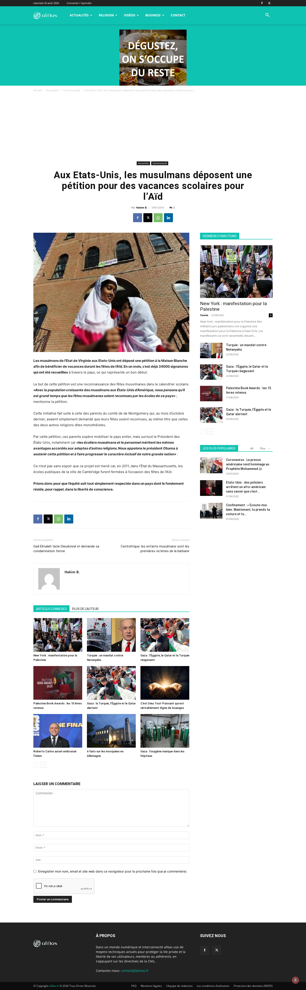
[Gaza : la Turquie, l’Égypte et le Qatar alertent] (111, 683)
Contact (178, 15)
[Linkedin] (168, 217)
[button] (267, 15)
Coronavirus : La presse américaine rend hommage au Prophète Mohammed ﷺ (247, 464)
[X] (269, 3)
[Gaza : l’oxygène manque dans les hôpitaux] (164, 731)
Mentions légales (151, 986)
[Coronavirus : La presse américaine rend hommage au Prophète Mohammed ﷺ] (211, 465)
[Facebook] (262, 3)
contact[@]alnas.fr (135, 970)
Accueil (37, 90)
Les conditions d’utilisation (213, 986)
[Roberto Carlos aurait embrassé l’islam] (57, 731)
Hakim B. (141, 207)
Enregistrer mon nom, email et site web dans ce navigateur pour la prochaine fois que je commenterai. (112, 871)
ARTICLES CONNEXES (51, 609)
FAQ (133, 986)
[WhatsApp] (158, 217)
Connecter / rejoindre (79, 3)
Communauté (71, 90)
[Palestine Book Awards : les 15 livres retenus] (57, 683)
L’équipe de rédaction (179, 986)
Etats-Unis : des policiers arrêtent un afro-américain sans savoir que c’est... (246, 487)
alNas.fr (54, 986)
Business (153, 15)
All (251, 448)
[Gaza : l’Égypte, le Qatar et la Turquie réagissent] (164, 635)
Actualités (79, 15)
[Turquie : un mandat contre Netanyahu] (111, 635)
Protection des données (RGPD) (253, 986)
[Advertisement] (153, 126)
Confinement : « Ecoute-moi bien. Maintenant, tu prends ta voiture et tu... (248, 509)
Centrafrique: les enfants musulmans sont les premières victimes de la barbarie (155, 548)
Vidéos (129, 15)
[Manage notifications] (295, 980)
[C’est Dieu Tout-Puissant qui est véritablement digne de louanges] (164, 683)
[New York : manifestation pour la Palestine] (57, 635)
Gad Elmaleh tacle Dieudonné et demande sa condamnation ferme (66, 548)
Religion (106, 15)
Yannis (204, 315)
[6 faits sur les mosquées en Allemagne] (111, 731)
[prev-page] (36, 765)
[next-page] (43, 765)
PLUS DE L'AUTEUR (85, 609)
